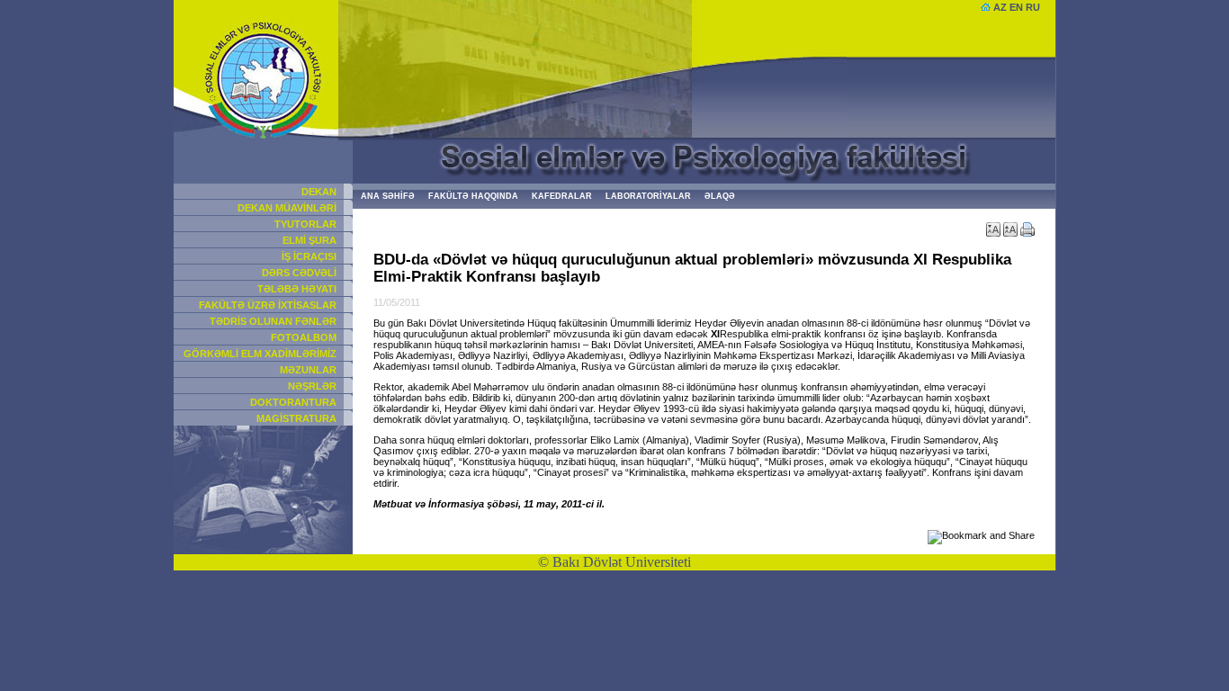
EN (1016, 7)
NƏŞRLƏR (312, 386)
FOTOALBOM (303, 337)
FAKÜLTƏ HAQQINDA (473, 196)
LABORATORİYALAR (648, 196)
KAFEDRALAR (562, 196)
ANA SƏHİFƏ (388, 196)
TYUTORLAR (305, 224)
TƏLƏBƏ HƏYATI (296, 288)
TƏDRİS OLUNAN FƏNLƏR (273, 321)
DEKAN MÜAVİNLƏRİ (287, 207)
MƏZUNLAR (308, 369)
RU (1033, 7)
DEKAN (318, 191)
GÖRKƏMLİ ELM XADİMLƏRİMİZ (260, 353)
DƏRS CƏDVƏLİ (299, 272)
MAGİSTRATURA (296, 418)
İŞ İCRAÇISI (309, 256)
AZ (1000, 7)
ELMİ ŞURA (309, 240)
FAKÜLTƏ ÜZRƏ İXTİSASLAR (267, 305)
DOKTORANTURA (293, 402)
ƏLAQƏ (719, 196)
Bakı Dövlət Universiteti (621, 562)
